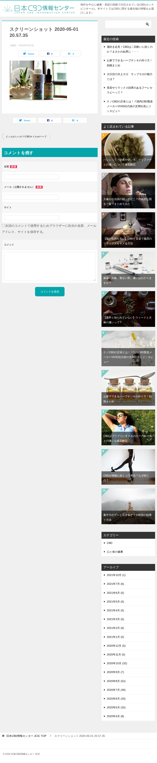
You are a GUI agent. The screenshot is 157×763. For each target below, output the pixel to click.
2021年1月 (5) (115, 636)
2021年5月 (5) (115, 601)
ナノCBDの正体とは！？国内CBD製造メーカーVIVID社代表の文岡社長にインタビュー (130, 106)
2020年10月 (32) (117, 663)
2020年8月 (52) (116, 681)
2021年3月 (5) (115, 619)
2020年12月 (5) (116, 645)
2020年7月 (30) (116, 689)
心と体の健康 (115, 551)
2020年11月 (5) (116, 654)
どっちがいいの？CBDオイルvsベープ (26, 136)
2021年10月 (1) (116, 575)
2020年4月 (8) (115, 716)
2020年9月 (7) (115, 672)
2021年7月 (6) (115, 583)
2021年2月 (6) (115, 627)
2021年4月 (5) (115, 610)
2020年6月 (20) (116, 698)
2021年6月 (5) (115, 592)
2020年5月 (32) (116, 707)
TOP (26, 735)
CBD (109, 542)
